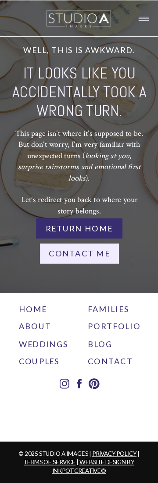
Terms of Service (49, 462)
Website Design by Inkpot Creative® (93, 466)
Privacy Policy (114, 454)
